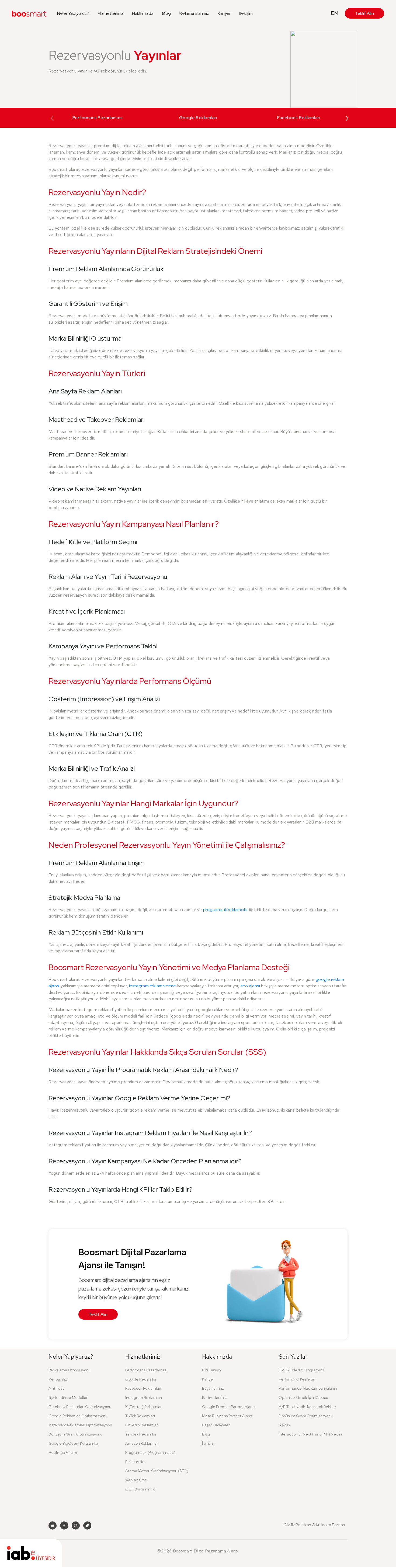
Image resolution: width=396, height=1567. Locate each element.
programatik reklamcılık (225, 909)
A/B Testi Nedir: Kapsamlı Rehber (307, 1406)
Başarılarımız (213, 1388)
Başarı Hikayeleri (216, 1425)
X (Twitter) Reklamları (143, 1406)
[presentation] (52, 117)
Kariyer (224, 13)
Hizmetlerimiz (110, 13)
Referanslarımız (194, 13)
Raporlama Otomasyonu (69, 1370)
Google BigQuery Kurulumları (73, 1443)
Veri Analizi (58, 1379)
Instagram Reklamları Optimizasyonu (80, 1425)
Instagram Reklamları (143, 1397)
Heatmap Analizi (62, 1452)
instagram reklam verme (152, 986)
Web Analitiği (136, 1480)
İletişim (245, 13)
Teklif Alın (364, 13)
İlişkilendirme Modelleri (68, 1397)
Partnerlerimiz (214, 1397)
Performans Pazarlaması (97, 117)
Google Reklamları (198, 117)
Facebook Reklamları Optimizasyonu (79, 1406)
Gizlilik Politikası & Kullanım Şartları (314, 1525)
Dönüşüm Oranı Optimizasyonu (75, 1434)
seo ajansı (250, 986)
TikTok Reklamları (140, 1415)
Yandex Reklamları (141, 1434)
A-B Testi (56, 1388)
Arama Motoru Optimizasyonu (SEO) (156, 1470)
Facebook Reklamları (298, 117)
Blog (166, 13)
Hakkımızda (143, 13)
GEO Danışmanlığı (140, 1489)
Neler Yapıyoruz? (73, 13)
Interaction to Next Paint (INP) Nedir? (310, 1434)
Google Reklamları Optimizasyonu (77, 1415)
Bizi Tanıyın (211, 1370)
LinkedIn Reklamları (142, 1425)
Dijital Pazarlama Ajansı (216, 1551)
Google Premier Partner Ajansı (228, 1406)
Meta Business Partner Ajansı (227, 1415)
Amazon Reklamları (142, 1443)
